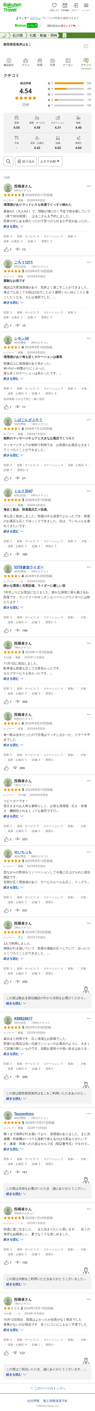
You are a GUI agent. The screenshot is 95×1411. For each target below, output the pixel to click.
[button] (18, 187)
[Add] (85, 46)
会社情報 (33, 1401)
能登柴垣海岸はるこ (17, 44)
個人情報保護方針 (55, 1401)
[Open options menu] (88, 186)
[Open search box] (8, 161)
